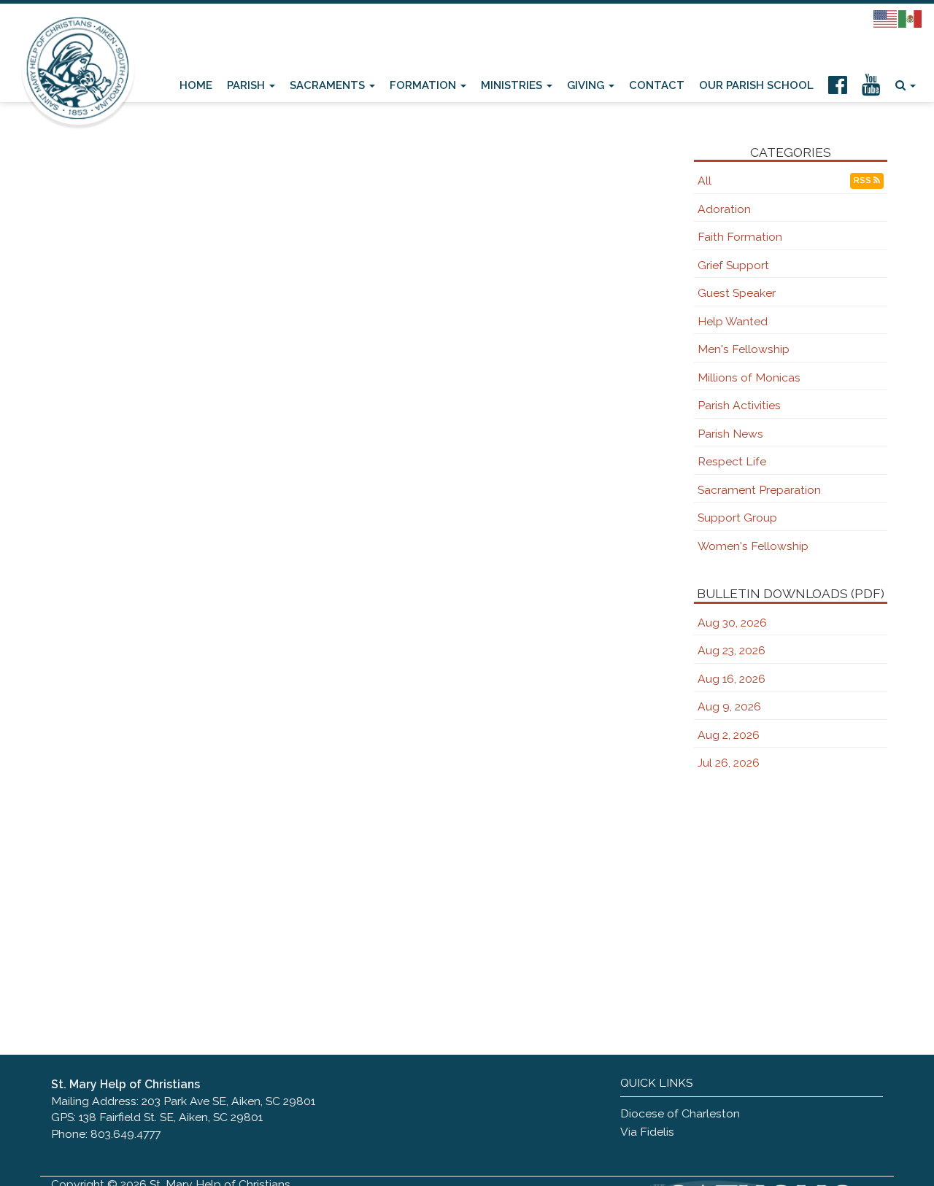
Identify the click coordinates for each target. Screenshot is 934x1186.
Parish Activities (739, 405)
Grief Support (733, 265)
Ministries (513, 85)
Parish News (730, 434)
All (704, 180)
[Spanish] (910, 18)
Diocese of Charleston (680, 1113)
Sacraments (329, 85)
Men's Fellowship (744, 349)
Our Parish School (756, 85)
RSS (863, 180)
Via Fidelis (647, 1132)
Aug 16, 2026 (731, 679)
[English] (885, 18)
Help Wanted (733, 321)
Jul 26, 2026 (729, 763)
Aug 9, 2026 (729, 706)
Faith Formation (740, 237)
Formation (424, 85)
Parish (247, 85)
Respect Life (732, 461)
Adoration (724, 209)
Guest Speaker (737, 293)
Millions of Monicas (749, 377)
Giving (587, 85)
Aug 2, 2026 (729, 735)
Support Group (737, 517)
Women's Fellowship (753, 546)
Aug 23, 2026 (731, 650)
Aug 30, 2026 (732, 622)
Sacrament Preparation (759, 490)
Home (196, 85)
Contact (656, 85)
